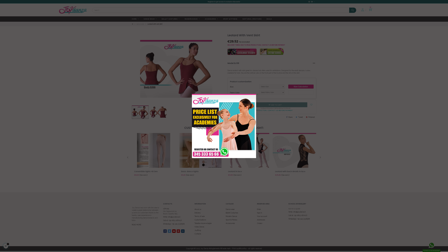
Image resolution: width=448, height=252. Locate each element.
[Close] (257, 94)
